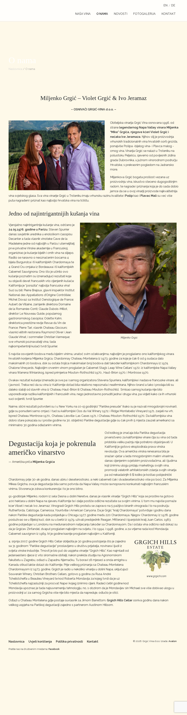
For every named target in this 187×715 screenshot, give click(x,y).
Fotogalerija (144, 14)
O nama (102, 14)
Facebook (54, 649)
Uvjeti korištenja (40, 641)
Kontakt (168, 14)
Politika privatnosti (69, 641)
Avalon (173, 641)
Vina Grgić (27, 10)
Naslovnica (15, 68)
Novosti (120, 14)
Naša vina (83, 14)
